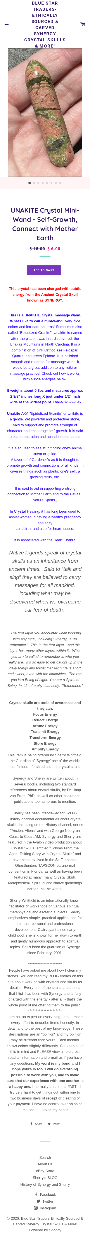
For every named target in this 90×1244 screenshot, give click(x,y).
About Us (45, 1164)
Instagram (47, 1208)
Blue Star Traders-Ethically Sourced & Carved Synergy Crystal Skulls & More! (45, 24)
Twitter (47, 1201)
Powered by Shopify (45, 1230)
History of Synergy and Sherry (45, 1184)
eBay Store (45, 1171)
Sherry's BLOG (45, 1178)
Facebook (47, 1195)
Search (45, 1158)
